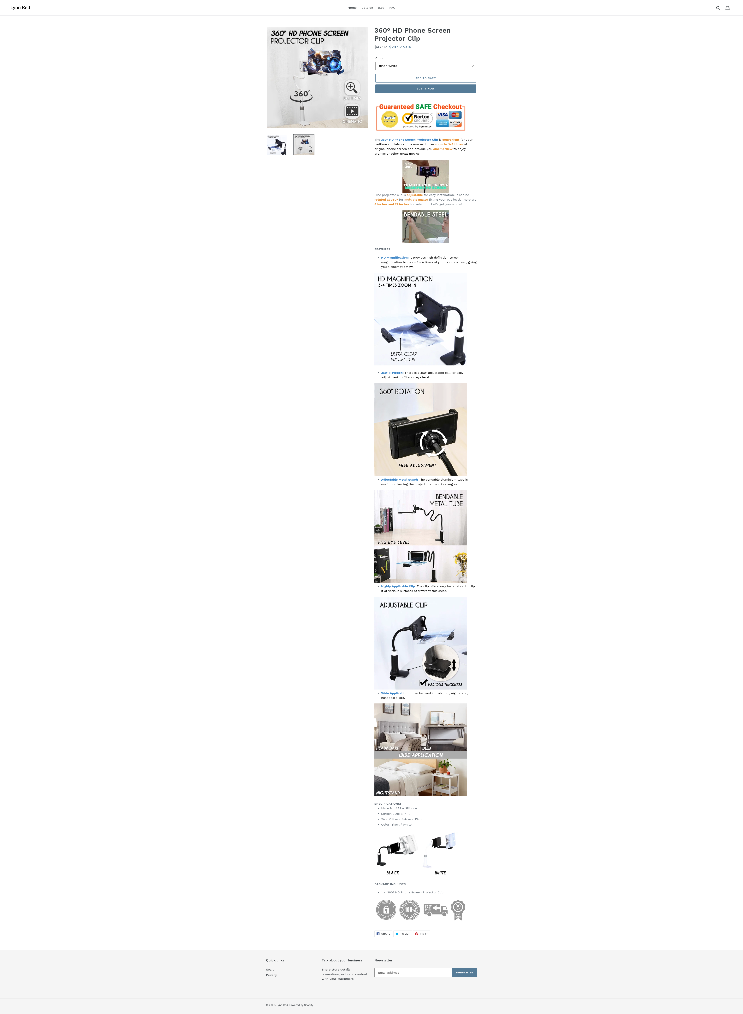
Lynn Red (282, 1005)
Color (379, 58)
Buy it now (426, 88)
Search (271, 969)
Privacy (271, 975)
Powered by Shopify (301, 1005)
